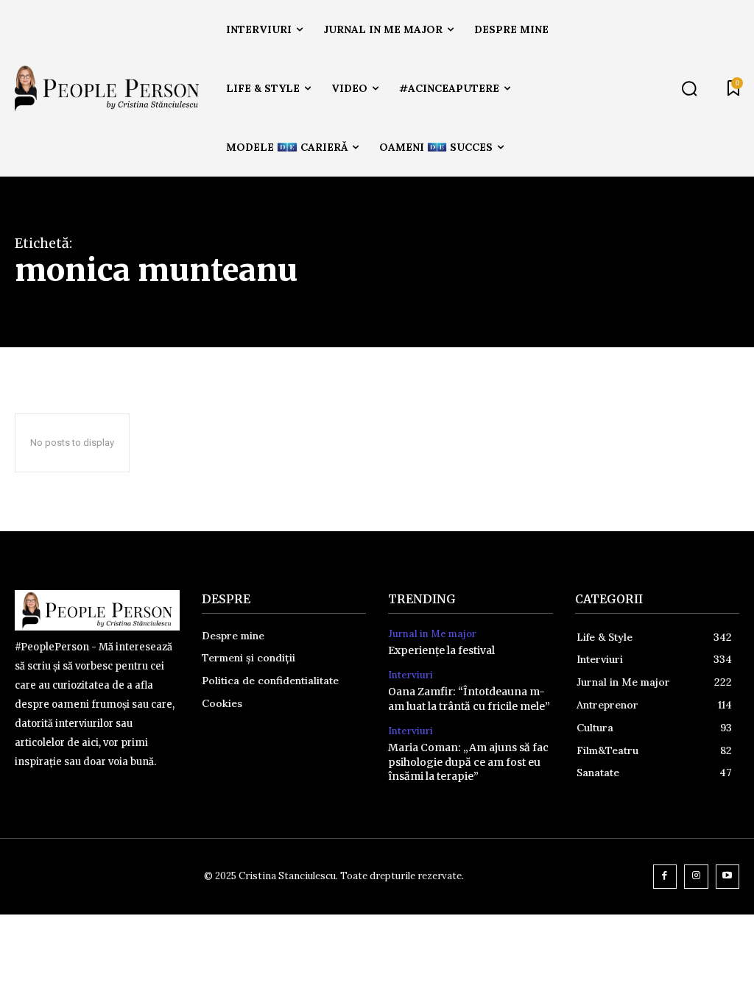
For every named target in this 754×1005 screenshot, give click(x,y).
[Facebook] (665, 876)
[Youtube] (728, 876)
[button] (689, 88)
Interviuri (410, 675)
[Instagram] (696, 876)
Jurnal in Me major (432, 634)
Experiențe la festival (441, 650)
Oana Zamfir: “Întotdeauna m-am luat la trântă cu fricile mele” (469, 699)
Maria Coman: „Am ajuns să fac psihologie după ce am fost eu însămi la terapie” (468, 762)
